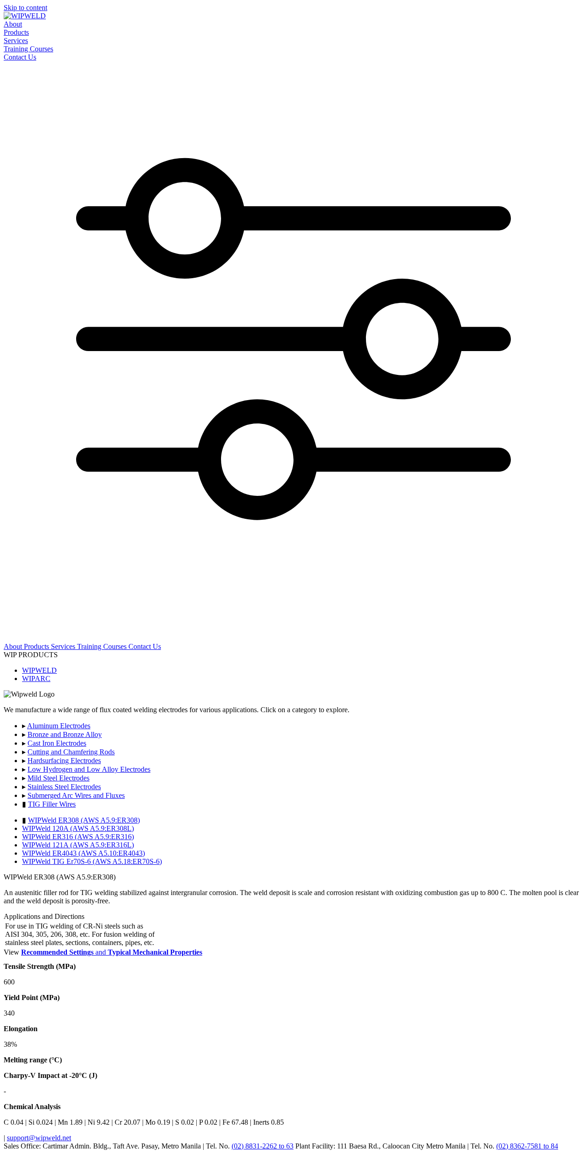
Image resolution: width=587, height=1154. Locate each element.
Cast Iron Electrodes (57, 743)
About (13, 24)
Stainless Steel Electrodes (64, 787)
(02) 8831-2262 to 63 (263, 1146)
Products (16, 32)
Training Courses (28, 49)
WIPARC (36, 678)
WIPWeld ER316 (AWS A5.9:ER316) (78, 837)
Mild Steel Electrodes (58, 778)
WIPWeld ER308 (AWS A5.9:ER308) (84, 820)
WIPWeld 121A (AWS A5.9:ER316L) (78, 845)
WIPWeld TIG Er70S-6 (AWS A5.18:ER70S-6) (92, 861)
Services (16, 40)
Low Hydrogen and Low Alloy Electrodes (89, 769)
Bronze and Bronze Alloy (65, 734)
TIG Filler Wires (52, 804)
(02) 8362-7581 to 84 (527, 1146)
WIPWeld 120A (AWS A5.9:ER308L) (78, 828)
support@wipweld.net (39, 1138)
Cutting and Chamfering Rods (71, 752)
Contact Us (20, 57)
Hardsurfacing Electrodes (64, 760)
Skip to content (25, 7)
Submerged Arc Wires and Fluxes (76, 795)
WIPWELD (39, 670)
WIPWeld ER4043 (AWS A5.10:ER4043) (83, 853)
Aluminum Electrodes (58, 726)
